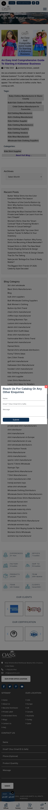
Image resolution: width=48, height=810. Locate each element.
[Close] (46, 386)
